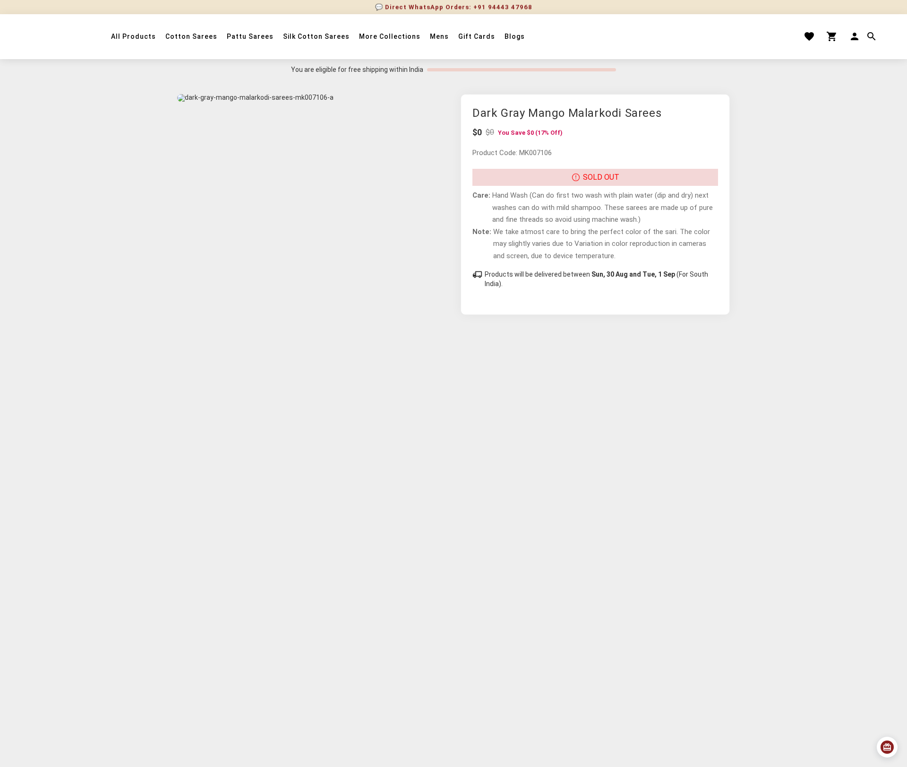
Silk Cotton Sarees (316, 36)
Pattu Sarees (250, 36)
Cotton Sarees (191, 36)
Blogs (515, 36)
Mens (439, 36)
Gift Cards (476, 36)
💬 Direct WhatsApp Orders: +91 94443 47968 (453, 6)
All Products (133, 36)
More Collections (389, 36)
